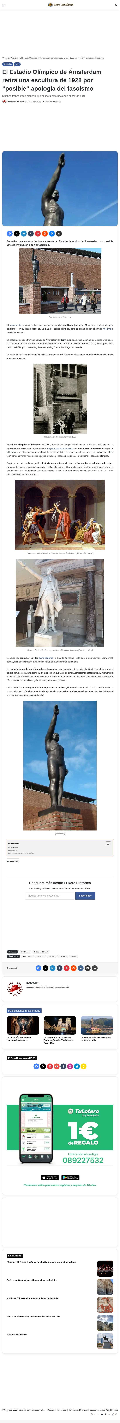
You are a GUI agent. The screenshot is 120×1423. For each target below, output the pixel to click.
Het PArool (25, 952)
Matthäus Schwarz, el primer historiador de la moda (32, 1298)
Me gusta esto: (13, 847)
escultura (40, 956)
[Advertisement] (60, 33)
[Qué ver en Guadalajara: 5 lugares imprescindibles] (105, 1287)
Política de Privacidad (57, 1410)
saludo (73, 956)
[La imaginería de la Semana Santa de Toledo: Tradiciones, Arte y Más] (60, 1025)
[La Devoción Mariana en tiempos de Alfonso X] (23, 1025)
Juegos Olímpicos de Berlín (60, 448)
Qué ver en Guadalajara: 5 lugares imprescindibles (32, 1280)
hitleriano (107, 329)
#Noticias (14, 58)
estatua (51, 956)
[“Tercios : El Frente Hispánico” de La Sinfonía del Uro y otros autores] (105, 1269)
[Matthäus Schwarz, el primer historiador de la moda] (105, 1305)
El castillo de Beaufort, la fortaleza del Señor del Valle (33, 1316)
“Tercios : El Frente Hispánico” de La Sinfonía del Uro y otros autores (41, 1262)
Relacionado (12, 850)
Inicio (6, 58)
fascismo (63, 956)
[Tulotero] (60, 1135)
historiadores (46, 658)
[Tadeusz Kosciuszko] (105, 1341)
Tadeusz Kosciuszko (17, 1334)
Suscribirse (85, 895)
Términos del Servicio (78, 1410)
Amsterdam (27, 956)
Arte (17, 64)
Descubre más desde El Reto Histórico (21, 853)
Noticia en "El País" (41, 952)
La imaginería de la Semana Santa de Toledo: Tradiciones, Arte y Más (59, 1040)
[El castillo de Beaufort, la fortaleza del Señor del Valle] (105, 1323)
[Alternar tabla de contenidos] (107, 843)
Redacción (11, 102)
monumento (15, 325)
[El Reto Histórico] (60, 5)
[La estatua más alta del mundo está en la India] (97, 1025)
